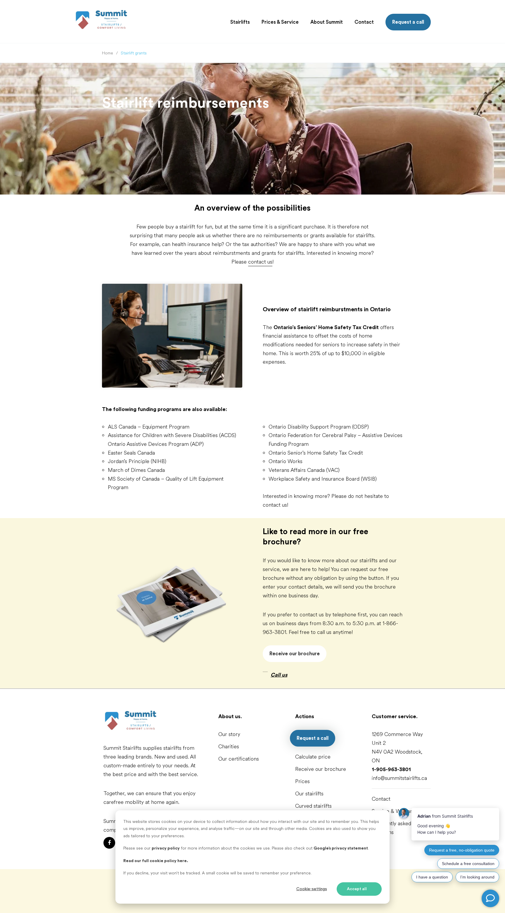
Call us (279, 675)
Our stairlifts (309, 793)
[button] (240, 22)
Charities (228, 746)
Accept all (357, 889)
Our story (229, 734)
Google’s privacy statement (341, 848)
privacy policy (166, 848)
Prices (302, 781)
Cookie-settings (311, 889)
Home (107, 53)
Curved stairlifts (313, 806)
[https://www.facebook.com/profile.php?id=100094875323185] (109, 843)
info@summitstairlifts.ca (399, 778)
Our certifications (238, 759)
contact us (260, 262)
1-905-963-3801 (391, 769)
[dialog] (252, 857)
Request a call (408, 22)
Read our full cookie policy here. (155, 861)
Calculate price (313, 757)
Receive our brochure (294, 653)
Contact (381, 799)
